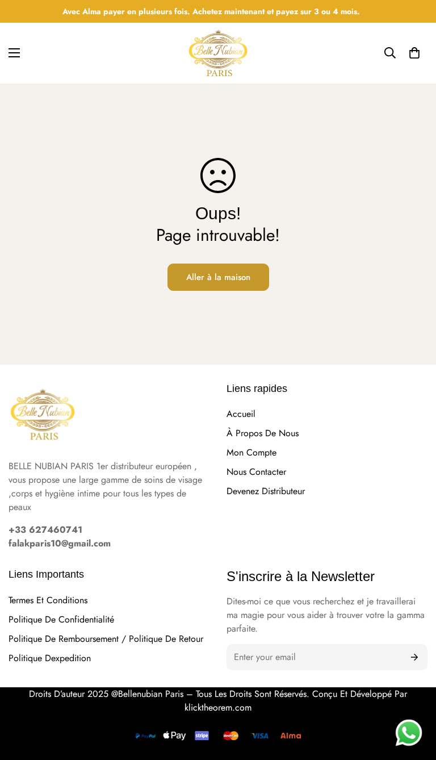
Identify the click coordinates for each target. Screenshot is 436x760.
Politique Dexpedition (50, 658)
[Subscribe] (414, 657)
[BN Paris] (43, 416)
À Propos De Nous (263, 433)
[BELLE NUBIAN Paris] (218, 53)
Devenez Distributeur (266, 491)
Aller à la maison (218, 277)
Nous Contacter (256, 471)
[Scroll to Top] (414, 675)
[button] (414, 53)
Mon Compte (251, 452)
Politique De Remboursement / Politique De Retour (106, 638)
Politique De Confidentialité (61, 619)
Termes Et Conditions (48, 600)
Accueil (241, 413)
